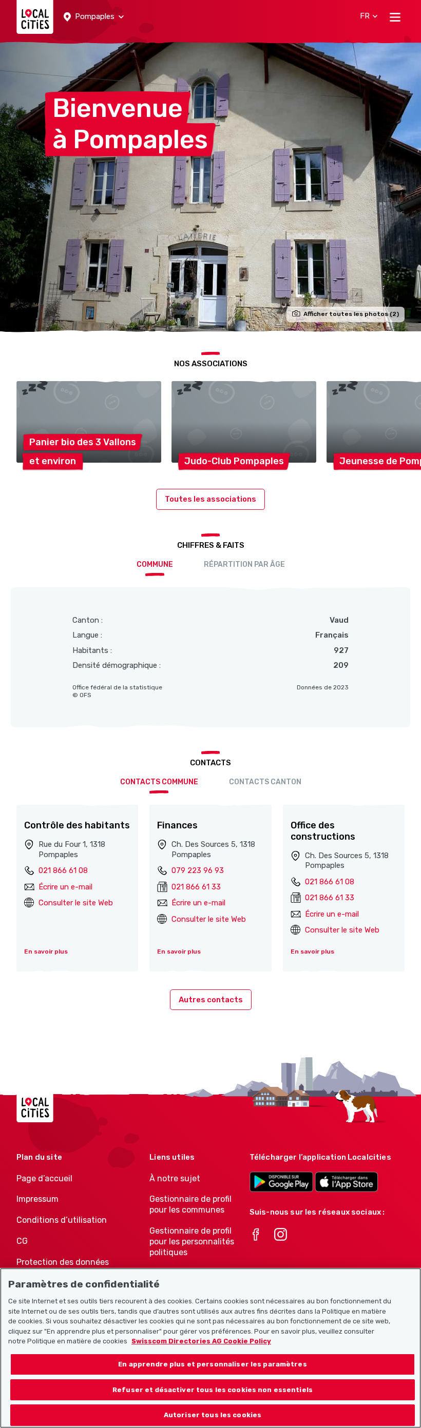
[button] (94, 17)
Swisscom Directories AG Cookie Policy (201, 1341)
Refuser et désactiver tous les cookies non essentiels (212, 1390)
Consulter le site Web (76, 902)
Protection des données (62, 1262)
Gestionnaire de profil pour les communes (190, 1204)
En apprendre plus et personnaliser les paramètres (212, 1364)
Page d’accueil (44, 1178)
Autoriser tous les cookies (212, 1415)
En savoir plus (46, 951)
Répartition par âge (244, 564)
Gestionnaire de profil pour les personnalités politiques (191, 1241)
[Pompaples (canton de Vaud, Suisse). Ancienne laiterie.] (210, 186)
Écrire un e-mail (65, 886)
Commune (155, 564)
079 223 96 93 (197, 870)
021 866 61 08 (63, 870)
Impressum (37, 1199)
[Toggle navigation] (395, 17)
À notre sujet (174, 1178)
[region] (210, 1348)
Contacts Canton (265, 782)
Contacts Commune (159, 782)
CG (22, 1241)
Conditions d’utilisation (61, 1220)
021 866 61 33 (196, 886)
